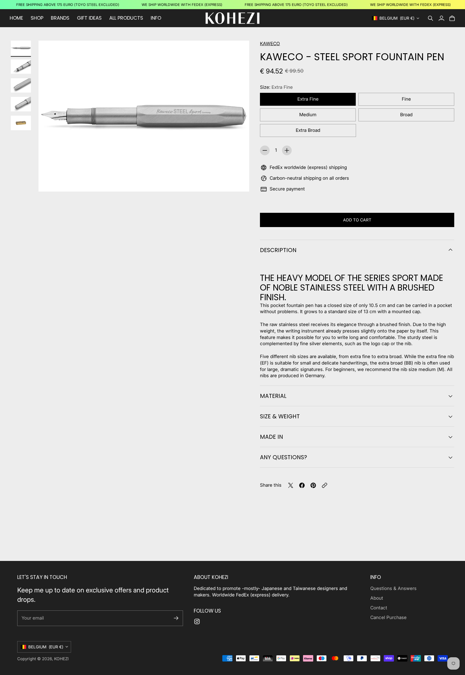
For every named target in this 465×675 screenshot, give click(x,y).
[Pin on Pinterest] (313, 485)
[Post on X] (290, 485)
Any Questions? (283, 457)
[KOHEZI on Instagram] (197, 621)
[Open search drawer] (430, 18)
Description (278, 250)
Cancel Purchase (388, 617)
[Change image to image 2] (21, 66)
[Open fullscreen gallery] (239, 181)
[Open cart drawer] (452, 18)
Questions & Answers (393, 588)
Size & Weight (280, 416)
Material (273, 396)
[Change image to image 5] (21, 123)
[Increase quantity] (287, 150)
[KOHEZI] (232, 18)
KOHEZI (61, 658)
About (376, 598)
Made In (271, 437)
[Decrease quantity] (265, 150)
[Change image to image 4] (21, 104)
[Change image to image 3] (21, 85)
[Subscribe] (176, 618)
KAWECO (270, 43)
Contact (378, 607)
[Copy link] (324, 485)
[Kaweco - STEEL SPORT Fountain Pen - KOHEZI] (143, 116)
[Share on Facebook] (302, 485)
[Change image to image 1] (21, 48)
